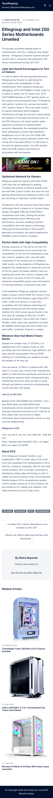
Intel (31, 511)
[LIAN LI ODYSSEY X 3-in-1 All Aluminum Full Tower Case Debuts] (26, 677)
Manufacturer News (12, 23)
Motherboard (43, 511)
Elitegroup (20, 511)
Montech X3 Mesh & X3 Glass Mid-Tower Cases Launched (25, 767)
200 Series (7, 511)
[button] (45, 5)
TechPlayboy (10, 3)
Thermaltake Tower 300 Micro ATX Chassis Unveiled (23, 649)
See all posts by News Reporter (26, 572)
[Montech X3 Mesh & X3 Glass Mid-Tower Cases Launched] (26, 736)
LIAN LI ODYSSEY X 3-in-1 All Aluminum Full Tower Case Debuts (23, 708)
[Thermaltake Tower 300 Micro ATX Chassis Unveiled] (26, 618)
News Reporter (12, 20)
